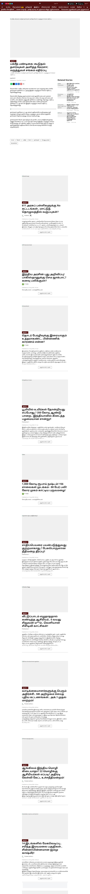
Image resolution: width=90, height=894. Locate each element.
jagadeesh (12, 78)
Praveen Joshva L (28, 704)
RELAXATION (14, 143)
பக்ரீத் (24, 140)
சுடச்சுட (8, 7)
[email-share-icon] (21, 84)
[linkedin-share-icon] (19, 84)
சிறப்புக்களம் (16, 7)
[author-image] (23, 216)
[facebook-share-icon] (16, 84)
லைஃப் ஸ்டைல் (64, 7)
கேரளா (18, 140)
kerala (12, 140)
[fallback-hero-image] (62, 85)
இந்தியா (36, 7)
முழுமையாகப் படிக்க (45, 232)
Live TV (56, 3)
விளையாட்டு (45, 7)
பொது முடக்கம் (46, 140)
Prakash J (26, 215)
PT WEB (26, 284)
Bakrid (29, 140)
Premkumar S (25, 422)
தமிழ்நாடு (28, 7)
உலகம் (72, 7)
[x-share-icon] (14, 84)
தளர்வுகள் (36, 140)
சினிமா (54, 7)
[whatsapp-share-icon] (11, 84)
